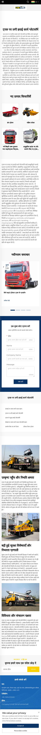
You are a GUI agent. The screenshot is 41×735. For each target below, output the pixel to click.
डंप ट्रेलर (10, 123)
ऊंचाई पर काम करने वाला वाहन (13, 409)
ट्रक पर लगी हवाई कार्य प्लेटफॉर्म (14, 413)
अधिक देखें (7, 300)
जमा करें (20, 382)
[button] (12, 310)
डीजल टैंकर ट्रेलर (28, 427)
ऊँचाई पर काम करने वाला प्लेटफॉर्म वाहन (16, 422)
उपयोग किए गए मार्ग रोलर (12, 427)
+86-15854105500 (8, 697)
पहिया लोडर (31, 123)
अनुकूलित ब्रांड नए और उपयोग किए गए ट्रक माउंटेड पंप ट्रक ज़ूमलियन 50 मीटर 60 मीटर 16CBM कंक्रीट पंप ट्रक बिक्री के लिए (31, 148)
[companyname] (20, 7)
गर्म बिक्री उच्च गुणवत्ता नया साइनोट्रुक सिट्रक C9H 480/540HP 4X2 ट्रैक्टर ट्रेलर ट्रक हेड (10, 148)
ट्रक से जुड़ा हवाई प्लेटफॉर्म (12, 418)
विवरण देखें (10, 111)
